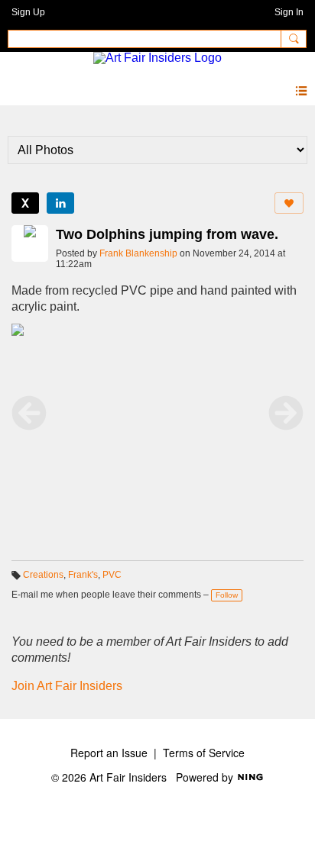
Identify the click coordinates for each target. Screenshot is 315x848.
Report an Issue (109, 752)
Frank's (83, 574)
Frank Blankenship (138, 253)
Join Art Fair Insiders (66, 685)
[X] (25, 203)
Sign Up (28, 12)
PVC (112, 574)
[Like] (289, 203)
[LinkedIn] (60, 203)
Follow (227, 595)
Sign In (289, 12)
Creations (43, 574)
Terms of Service (204, 752)
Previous (29, 412)
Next (286, 412)
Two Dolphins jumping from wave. (167, 234)
